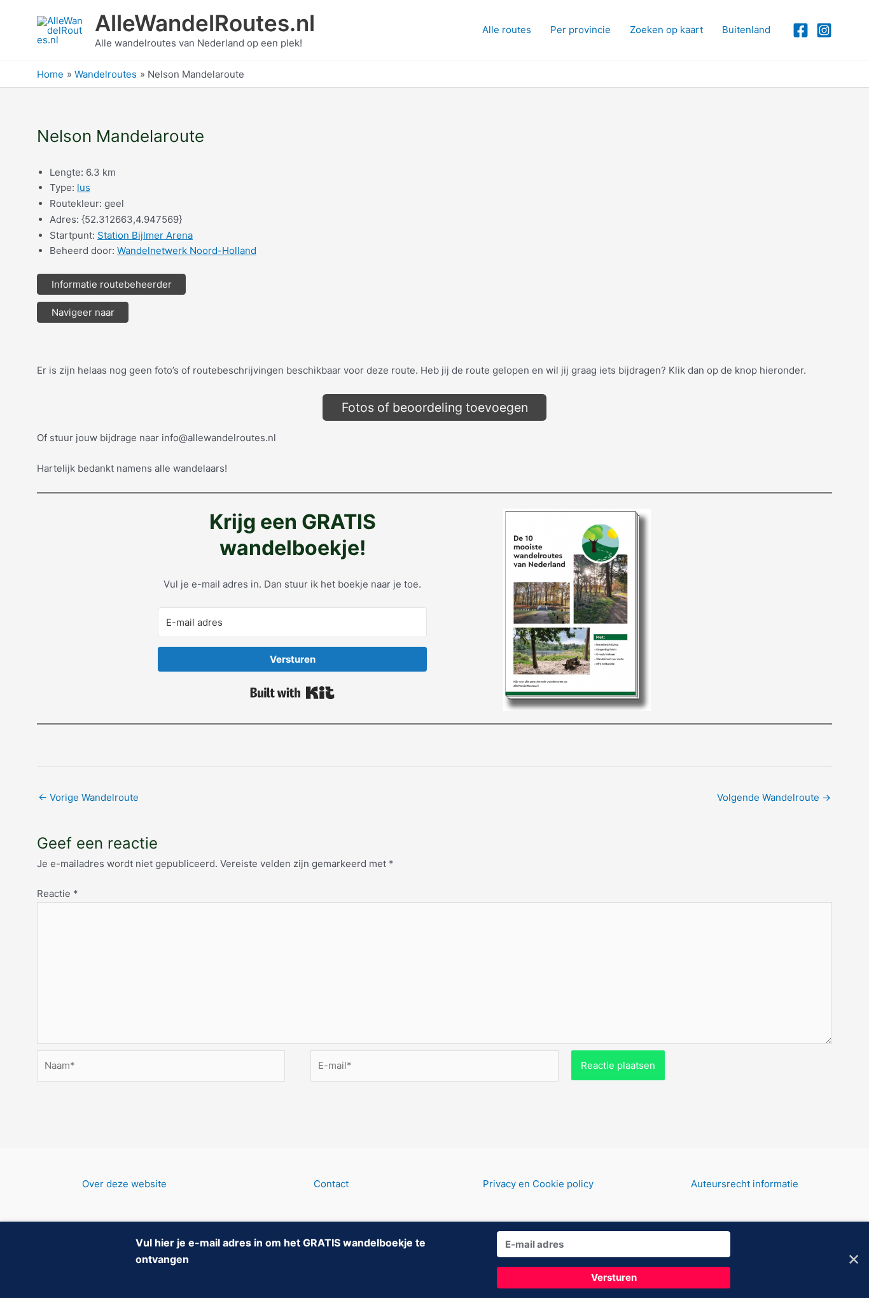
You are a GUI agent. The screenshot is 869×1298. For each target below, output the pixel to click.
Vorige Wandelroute (88, 797)
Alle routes (506, 30)
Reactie (57, 893)
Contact (331, 1184)
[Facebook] (801, 30)
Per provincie (580, 30)
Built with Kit (292, 692)
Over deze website (124, 1184)
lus (83, 187)
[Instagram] (824, 30)
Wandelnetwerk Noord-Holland (186, 250)
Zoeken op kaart (666, 30)
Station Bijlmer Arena (145, 235)
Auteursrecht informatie (744, 1184)
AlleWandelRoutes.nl (205, 23)
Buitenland (746, 30)
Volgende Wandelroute (774, 797)
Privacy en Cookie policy (538, 1184)
